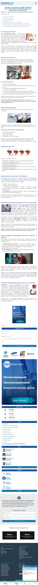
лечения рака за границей (27, 48)
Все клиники (19, 490)
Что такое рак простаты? (8, 16)
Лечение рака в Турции (4, 574)
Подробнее (8, 450)
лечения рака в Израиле (12, 178)
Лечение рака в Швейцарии (5, 567)
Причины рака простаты (8, 18)
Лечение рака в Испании (4, 571)
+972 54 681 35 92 (23, 564)
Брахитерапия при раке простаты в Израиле (12, 22)
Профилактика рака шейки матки (8, 434)
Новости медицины (4, 552)
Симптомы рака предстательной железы (9, 436)
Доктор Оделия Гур (9, 453)
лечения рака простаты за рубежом (12, 47)
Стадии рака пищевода (6, 440)
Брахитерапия (21, 556)
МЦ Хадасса (8, 477)
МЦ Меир (7, 486)
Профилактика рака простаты (7, 432)
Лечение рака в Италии (4, 570)
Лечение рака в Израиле (4, 564)
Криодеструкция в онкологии (23, 552)
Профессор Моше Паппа (9, 458)
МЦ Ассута (7, 472)
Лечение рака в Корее (4, 572)
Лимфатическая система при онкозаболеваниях (10, 425)
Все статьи (20, 558)
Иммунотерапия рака (22, 551)
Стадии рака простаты (8, 20)
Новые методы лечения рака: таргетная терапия (10, 427)
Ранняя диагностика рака (23, 547)
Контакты (2, 553)
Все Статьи (5, 441)
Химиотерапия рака (22, 549)
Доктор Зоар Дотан (9, 463)
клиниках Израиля (29, 298)
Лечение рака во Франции (5, 569)
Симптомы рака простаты (8, 19)
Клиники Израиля (3, 551)
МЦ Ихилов (8, 482)
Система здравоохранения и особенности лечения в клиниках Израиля (14, 443)
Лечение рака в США (4, 565)
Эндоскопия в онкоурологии (23, 554)
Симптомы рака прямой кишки (8, 438)
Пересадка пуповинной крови (23, 553)
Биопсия (20, 548)
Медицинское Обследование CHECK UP (7, 548)
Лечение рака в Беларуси (5, 575)
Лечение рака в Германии (5, 566)
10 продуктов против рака (7, 429)
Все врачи (19, 467)
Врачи (2, 549)
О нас (2, 547)
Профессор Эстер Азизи (9, 449)
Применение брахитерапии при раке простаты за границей (16, 23)
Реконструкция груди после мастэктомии (25, 557)
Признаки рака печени (6, 431)
